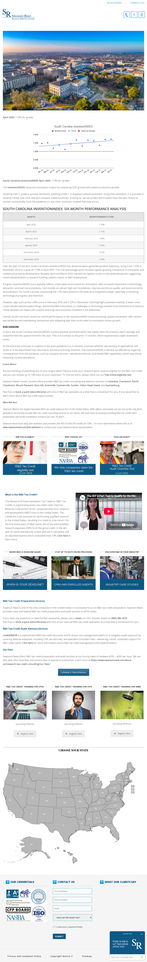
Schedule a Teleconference (73, 672)
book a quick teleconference (31, 622)
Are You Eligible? (114, 3)
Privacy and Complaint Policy (24, 956)
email (78, 618)
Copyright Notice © (61, 956)
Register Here (27, 733)
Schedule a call (137, 3)
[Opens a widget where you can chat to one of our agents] (127, 945)
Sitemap (87, 956)
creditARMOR (10, 635)
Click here (63, 535)
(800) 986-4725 (119, 618)
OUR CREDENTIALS (22, 882)
